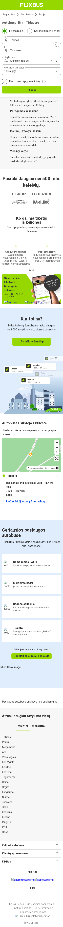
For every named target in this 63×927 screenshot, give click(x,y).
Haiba (5, 782)
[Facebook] (30, 895)
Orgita (5, 787)
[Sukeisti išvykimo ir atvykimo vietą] (56, 45)
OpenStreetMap (47, 468)
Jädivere (7, 802)
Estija (42, 14)
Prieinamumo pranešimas (32, 912)
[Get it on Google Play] (23, 880)
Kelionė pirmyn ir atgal (47, 30)
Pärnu (5, 742)
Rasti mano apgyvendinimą (24, 81)
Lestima (7, 772)
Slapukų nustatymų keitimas (35, 916)
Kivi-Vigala (8, 762)
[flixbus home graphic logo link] (31, 5)
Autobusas (27, 14)
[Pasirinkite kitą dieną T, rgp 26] (57, 61)
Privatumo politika (21, 908)
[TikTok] (35, 895)
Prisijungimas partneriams (40, 904)
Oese (5, 832)
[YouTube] (32, 895)
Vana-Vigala (9, 757)
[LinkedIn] (33, 895)
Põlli (4, 827)
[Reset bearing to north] (56, 452)
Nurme (6, 797)
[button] (31, 40)
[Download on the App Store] (44, 880)
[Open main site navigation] (5, 5)
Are (4, 752)
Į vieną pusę (16, 30)
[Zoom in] (56, 442)
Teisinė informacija (43, 908)
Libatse (6, 767)
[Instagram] (31, 895)
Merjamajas (8, 747)
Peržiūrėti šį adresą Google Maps (26, 501)
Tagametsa (8, 777)
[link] (31, 360)
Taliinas (6, 737)
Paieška (31, 89)
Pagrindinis (9, 14)
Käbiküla (7, 812)
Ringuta (6, 822)
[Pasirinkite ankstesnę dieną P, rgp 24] (52, 61)
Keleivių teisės (16, 904)
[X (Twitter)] (34, 895)
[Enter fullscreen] (56, 458)
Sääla (5, 807)
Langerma (8, 792)
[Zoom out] (56, 447)
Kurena (6, 817)
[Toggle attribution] (57, 468)
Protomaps (33, 468)
